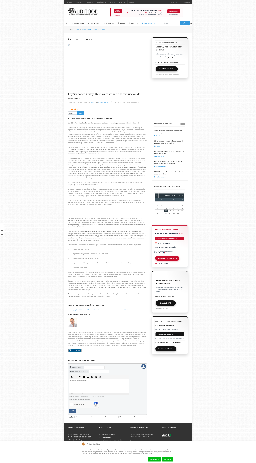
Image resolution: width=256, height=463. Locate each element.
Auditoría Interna (161, 156)
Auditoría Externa (161, 177)
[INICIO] (67, 23)
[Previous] (181, 124)
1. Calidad (159, 136)
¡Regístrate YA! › (165, 303)
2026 (173, 195)
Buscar (185, 23)
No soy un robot (79, 404)
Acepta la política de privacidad (81, 399)
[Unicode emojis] (96, 377)
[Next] (184, 124)
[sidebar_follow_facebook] (2, 226)
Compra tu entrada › (165, 349)
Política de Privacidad (108, 434)
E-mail (79, 371)
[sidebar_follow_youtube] (2, 234)
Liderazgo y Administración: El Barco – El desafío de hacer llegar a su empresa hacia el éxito (98, 310)
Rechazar (168, 459)
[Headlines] (83, 11)
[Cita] (84, 377)
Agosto (168, 195)
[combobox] (171, 23)
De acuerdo (154, 459)
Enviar (72, 411)
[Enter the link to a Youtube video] (88, 377)
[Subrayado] (80, 377)
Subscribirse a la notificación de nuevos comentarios (87, 397)
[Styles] (100, 377)
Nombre (75, 367)
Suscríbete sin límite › (167, 69)
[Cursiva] (76, 377)
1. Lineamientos (161, 167)
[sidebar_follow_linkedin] (2, 230)
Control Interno (103, 102)
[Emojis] (92, 377)
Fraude (158, 146)
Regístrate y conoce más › (167, 258)
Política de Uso (106, 437)
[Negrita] (72, 377)
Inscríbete (173, 11)
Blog (92, 102)
